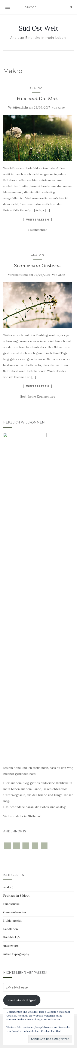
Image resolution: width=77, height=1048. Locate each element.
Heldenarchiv (12, 921)
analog (36, 88)
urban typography (16, 954)
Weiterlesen (37, 219)
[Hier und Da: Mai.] (37, 138)
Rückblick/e (11, 937)
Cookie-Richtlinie (51, 1031)
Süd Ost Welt (38, 28)
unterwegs (11, 946)
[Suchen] (71, 7)
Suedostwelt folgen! (22, 1000)
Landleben (10, 929)
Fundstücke (11, 904)
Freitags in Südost (16, 895)
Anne (61, 107)
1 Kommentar (37, 230)
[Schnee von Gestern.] (37, 305)
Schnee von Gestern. (37, 265)
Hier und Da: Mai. (37, 98)
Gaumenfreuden (14, 912)
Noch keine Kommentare (37, 396)
